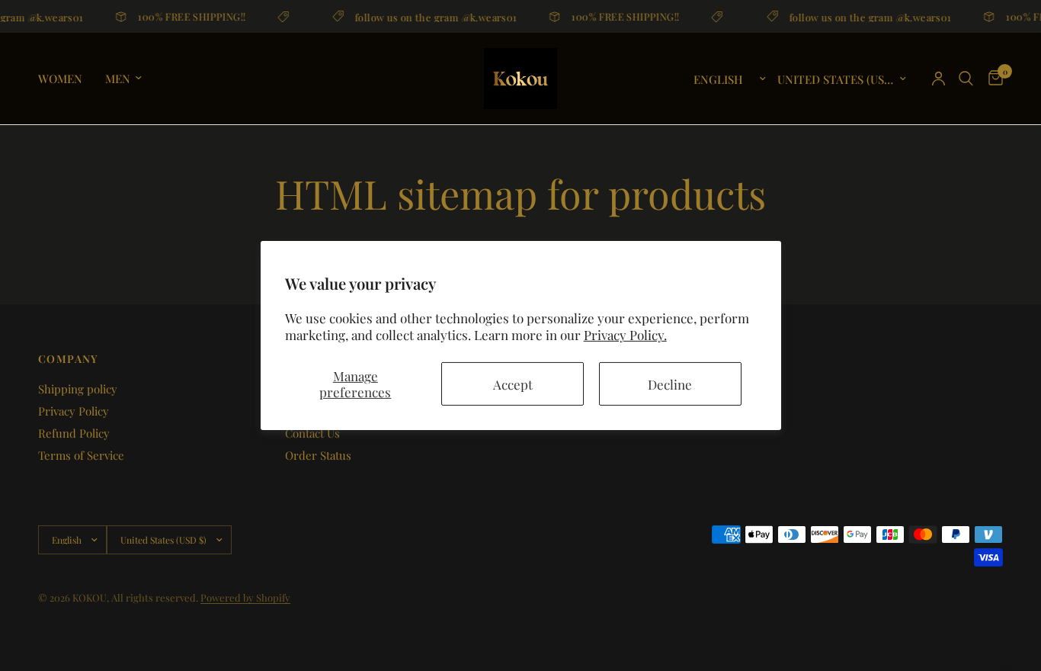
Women (60, 78)
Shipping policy (77, 388)
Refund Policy (74, 433)
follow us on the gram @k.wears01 (433, 16)
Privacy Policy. (625, 334)
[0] (992, 78)
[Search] (966, 78)
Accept (513, 383)
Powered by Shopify (245, 597)
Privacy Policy (73, 411)
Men (117, 78)
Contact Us (312, 433)
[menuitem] (66, 78)
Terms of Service (81, 455)
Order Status (318, 455)
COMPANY (68, 359)
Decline (670, 383)
